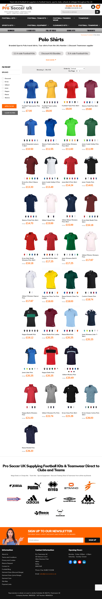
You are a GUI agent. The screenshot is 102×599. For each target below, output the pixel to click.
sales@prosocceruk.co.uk (73, 8)
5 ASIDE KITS (31, 30)
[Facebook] (70, 562)
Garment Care (6, 578)
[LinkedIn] (84, 562)
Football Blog (6, 569)
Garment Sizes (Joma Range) (11, 575)
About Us (5, 554)
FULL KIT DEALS (51, 30)
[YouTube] (79, 562)
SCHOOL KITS (71, 30)
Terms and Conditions (9, 557)
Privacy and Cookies (8, 560)
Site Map (5, 581)
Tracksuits (91, 30)
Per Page (72, 71)
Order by (67, 68)
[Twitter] (75, 562)
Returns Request (7, 563)
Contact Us (5, 566)
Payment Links (6, 584)
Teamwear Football (86, 35)
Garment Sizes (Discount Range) (12, 572)
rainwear (11, 30)
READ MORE (50, 60)
